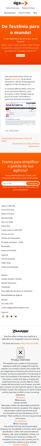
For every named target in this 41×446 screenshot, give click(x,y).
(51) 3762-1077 (7, 303)
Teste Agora (33, 183)
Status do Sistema (8, 250)
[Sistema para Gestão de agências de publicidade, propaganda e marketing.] (20, 3)
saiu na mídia (14, 131)
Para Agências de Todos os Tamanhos (16, 291)
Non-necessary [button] (20, 421)
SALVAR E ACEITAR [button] (20, 444)
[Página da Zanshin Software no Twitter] (11, 316)
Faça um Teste (24, 13)
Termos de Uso (7, 234)
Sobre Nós (5, 226)
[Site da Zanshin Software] (20, 331)
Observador (15, 79)
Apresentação (10, 13)
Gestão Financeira (8, 283)
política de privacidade (28, 343)
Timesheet (5, 287)
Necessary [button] (20, 397)
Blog (35, 13)
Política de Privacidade (10, 238)
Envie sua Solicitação (9, 267)
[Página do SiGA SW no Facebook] (3, 316)
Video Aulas (6, 263)
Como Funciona (12, 8)
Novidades (5, 246)
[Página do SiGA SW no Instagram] (7, 316)
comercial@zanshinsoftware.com (15, 307)
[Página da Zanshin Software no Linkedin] (15, 316)
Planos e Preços (28, 8)
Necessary (21, 400)
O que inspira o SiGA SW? (11, 230)
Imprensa (20, 55)
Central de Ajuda (8, 259)
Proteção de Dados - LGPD (12, 242)
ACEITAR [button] (20, 348)
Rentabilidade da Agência (11, 295)
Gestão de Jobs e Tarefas (11, 279)
